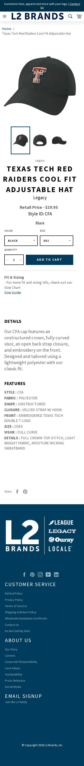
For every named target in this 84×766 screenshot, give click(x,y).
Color (8, 230)
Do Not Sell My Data (17, 631)
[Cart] (78, 16)
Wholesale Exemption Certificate (26, 618)
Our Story (11, 649)
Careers (10, 655)
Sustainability (13, 674)
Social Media (13, 687)
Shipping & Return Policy (20, 612)
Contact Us (12, 625)
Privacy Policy (14, 600)
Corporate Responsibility (21, 662)
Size (42, 230)
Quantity (10, 249)
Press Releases (15, 680)
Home (6, 28)
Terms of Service (16, 606)
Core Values (12, 668)
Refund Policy (14, 593)
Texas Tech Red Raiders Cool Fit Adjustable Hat (36, 33)
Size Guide (12, 292)
